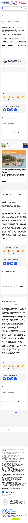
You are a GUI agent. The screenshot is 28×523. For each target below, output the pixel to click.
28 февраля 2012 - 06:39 (7, 21)
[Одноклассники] (8, 109)
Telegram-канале (16, 61)
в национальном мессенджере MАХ (12, 69)
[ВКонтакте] (4, 109)
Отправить (21, 133)
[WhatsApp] (15, 109)
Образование (5, 15)
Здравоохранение (6, 297)
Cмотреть (16, 518)
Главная (3, 430)
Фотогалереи (12, 430)
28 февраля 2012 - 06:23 (7, 304)
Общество (4, 190)
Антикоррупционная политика (7, 510)
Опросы (20, 430)
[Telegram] (11, 109)
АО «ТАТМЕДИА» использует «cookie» (9, 512)
